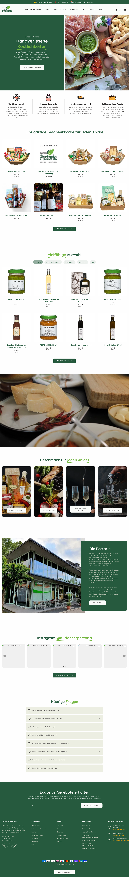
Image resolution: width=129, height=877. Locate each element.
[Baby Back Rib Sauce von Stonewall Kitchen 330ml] (16, 327)
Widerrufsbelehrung (89, 840)
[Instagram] (4, 846)
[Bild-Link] (16, 491)
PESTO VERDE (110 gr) (112, 299)
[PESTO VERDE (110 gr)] (112, 281)
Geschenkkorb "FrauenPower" (16, 215)
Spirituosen (35, 838)
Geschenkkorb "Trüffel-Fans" (80, 215)
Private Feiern (61, 835)
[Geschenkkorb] (80, 153)
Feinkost (34, 832)
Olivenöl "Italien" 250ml (113, 345)
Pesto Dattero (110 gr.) (16, 299)
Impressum (86, 826)
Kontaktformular (119, 835)
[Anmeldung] (120, 9)
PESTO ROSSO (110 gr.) (48, 345)
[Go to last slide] (4, 656)
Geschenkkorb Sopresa (16, 171)
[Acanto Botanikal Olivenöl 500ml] (80, 281)
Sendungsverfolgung (89, 848)
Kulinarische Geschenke (39, 829)
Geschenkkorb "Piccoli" (112, 215)
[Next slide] (124, 656)
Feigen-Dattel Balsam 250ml (80, 345)
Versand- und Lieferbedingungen (88, 844)
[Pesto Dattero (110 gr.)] (16, 281)
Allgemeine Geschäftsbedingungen (90, 836)
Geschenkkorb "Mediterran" (80, 171)
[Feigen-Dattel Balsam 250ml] (80, 327)
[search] (116, 10)
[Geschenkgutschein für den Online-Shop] (48, 153)
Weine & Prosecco (37, 835)
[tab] (63, 666)
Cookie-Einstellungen (89, 832)
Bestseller (34, 841)
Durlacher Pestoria (67, 864)
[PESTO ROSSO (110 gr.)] (48, 327)
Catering (60, 832)
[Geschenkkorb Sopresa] (16, 153)
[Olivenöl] (112, 327)
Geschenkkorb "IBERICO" (48, 215)
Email (31, 805)
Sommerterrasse (62, 838)
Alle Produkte (35, 826)
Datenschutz (86, 829)
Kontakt (59, 841)
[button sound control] (126, 444)
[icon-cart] (125, 10)
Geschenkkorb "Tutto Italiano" (112, 171)
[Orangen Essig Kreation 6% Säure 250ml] (48, 281)
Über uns (60, 826)
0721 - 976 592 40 (119, 829)
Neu (32, 844)
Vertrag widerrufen (64, 872)
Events (59, 829)
